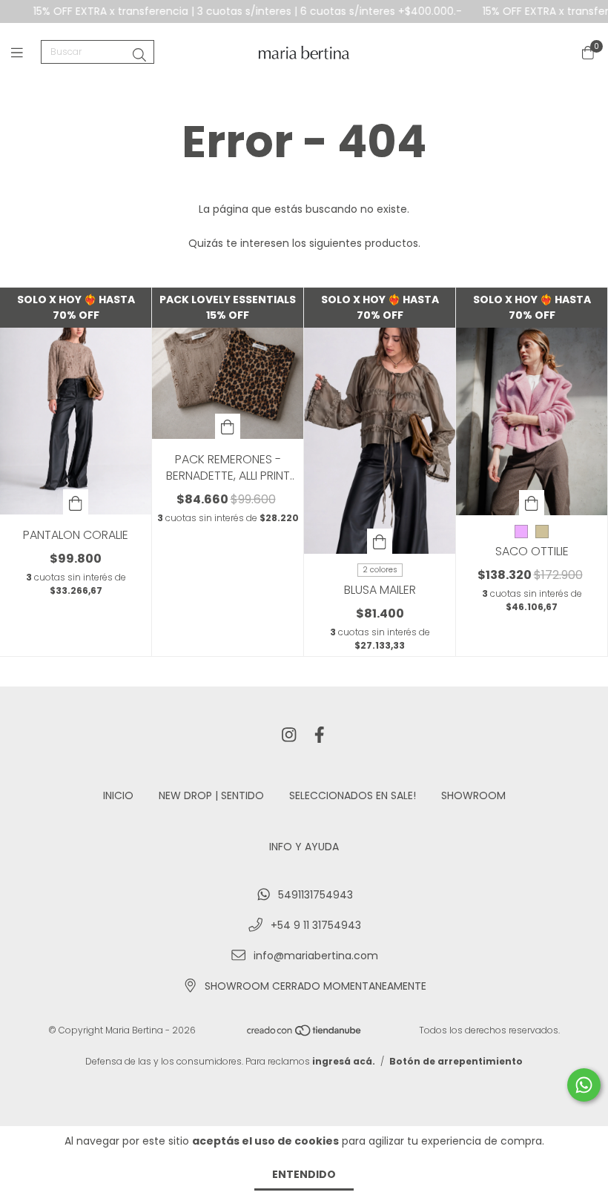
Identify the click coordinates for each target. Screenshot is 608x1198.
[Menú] (26, 52)
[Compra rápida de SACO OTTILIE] (531, 502)
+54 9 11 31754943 (316, 925)
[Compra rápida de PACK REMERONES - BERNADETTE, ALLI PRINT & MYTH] (227, 426)
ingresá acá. (343, 1061)
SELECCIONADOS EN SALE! (352, 795)
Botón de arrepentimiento (456, 1061)
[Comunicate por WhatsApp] (584, 1085)
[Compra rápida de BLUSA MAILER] (379, 541)
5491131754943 (315, 894)
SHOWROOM (473, 795)
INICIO (118, 795)
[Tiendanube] (304, 1033)
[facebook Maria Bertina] (319, 735)
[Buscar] (139, 55)
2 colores (380, 569)
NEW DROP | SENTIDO (211, 795)
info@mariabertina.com (316, 955)
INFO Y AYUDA (304, 846)
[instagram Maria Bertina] (289, 735)
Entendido (304, 1174)
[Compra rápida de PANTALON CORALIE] (75, 501)
